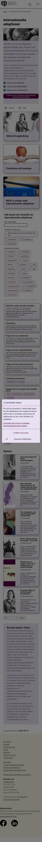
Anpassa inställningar (22, 439)
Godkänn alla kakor (21, 433)
